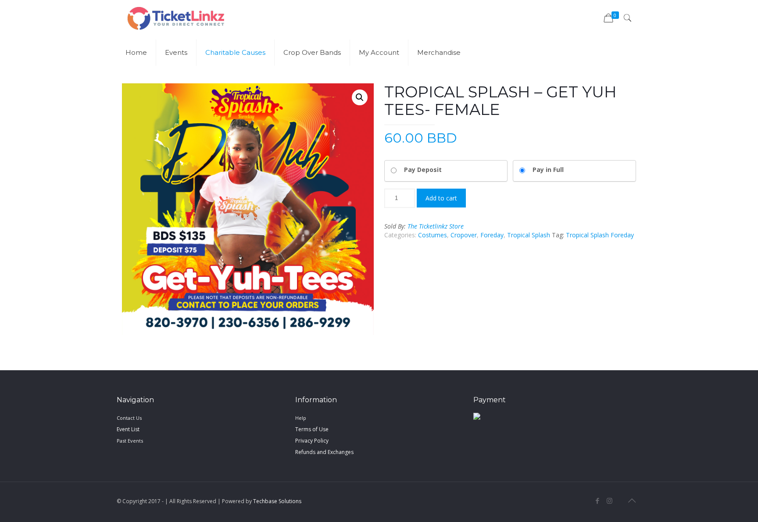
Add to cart (441, 198)
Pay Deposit (423, 169)
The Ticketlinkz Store (436, 226)
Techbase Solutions (277, 501)
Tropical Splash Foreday (600, 235)
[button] (360, 97)
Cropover (464, 235)
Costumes (432, 235)
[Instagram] (609, 500)
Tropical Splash (528, 235)
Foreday (492, 235)
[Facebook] (597, 500)
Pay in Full (548, 169)
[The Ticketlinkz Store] (175, 17)
